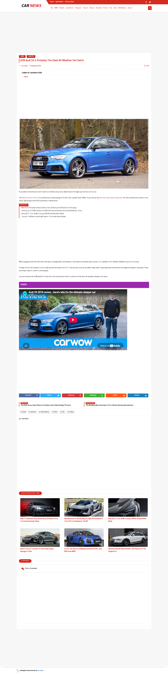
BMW (56, 8)
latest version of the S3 (30, 198)
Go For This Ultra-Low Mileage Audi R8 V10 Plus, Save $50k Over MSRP (83, 550)
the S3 (67, 268)
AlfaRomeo (122, 8)
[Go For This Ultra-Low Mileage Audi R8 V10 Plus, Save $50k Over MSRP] (84, 537)
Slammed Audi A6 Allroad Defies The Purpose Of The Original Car (127, 550)
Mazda (62, 8)
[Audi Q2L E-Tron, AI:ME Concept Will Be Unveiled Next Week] (128, 507)
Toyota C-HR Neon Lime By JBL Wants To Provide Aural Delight (44, 217)
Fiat (110, 8)
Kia (52, 8)
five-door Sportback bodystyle (111, 198)
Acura (130, 8)
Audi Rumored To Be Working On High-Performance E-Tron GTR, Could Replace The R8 (83, 520)
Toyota (85, 8)
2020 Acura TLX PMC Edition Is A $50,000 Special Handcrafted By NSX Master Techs (52, 211)
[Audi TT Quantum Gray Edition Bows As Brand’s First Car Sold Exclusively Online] (40, 507)
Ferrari (105, 8)
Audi (115, 8)
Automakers (59, 2)
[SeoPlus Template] (18, 671)
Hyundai (99, 8)
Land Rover (70, 8)
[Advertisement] (84, 33)
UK (63, 412)
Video (72, 412)
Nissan (92, 8)
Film (55, 412)
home (52, 2)
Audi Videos (45, 412)
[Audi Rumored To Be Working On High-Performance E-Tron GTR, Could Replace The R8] (84, 507)
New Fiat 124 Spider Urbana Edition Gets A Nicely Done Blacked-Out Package (49, 208)
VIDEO (26, 77)
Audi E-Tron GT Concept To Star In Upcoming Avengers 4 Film (36, 550)
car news (40, 671)
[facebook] (146, 2)
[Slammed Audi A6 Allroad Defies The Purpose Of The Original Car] (128, 537)
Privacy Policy (69, 2)
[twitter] (150, 2)
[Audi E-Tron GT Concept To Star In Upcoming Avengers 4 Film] (40, 537)
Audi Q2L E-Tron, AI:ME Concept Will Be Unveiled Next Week (43, 214)
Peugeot (78, 8)
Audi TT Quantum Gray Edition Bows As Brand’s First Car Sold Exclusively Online (39, 520)
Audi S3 (31, 56)
